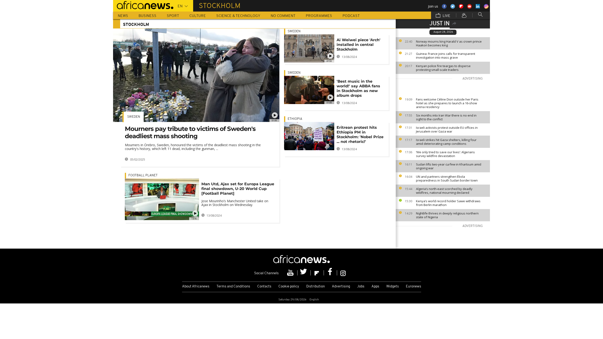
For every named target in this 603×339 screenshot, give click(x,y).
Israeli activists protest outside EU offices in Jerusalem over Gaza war (447, 129)
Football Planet (143, 175)
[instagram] (343, 272)
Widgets (392, 286)
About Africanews (195, 286)
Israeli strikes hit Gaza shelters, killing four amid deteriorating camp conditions (446, 141)
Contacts (264, 286)
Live (446, 16)
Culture (197, 16)
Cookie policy (288, 286)
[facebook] (330, 272)
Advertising (341, 286)
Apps (375, 286)
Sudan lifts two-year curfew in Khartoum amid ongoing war (448, 166)
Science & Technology (238, 16)
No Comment (283, 16)
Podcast (351, 16)
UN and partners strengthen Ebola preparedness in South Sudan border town (447, 178)
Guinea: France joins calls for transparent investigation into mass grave (445, 55)
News (123, 16)
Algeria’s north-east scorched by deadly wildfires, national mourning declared (444, 190)
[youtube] (290, 272)
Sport (173, 16)
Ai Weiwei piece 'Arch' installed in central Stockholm (358, 45)
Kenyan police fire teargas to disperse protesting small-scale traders (443, 68)
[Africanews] (143, 4)
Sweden (133, 117)
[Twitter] (304, 272)
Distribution (315, 286)
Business (147, 16)
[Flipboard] (317, 272)
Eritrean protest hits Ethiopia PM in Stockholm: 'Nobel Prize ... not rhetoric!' (360, 134)
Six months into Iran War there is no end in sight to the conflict (446, 117)
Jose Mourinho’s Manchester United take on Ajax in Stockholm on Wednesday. (234, 203)
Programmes (319, 16)
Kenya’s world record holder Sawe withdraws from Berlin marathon (448, 203)
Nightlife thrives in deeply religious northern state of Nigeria (447, 215)
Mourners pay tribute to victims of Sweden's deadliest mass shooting (190, 132)
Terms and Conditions (233, 286)
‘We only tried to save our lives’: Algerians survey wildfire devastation (445, 154)
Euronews (413, 286)
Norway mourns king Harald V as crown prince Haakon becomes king (449, 43)
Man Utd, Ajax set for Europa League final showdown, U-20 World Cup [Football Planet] (237, 189)
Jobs (360, 286)
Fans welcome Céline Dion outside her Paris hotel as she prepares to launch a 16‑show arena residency (447, 103)
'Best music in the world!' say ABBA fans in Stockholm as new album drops (358, 88)
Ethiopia (295, 119)
